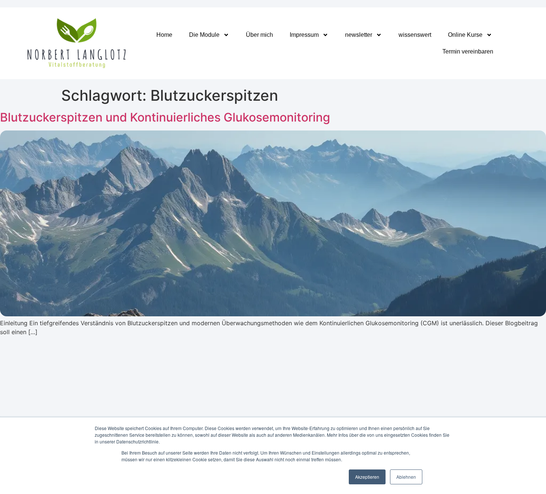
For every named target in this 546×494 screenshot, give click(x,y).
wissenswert (415, 35)
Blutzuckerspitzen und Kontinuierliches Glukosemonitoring (165, 117)
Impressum (304, 35)
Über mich (259, 35)
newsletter (358, 35)
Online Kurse (465, 35)
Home (164, 35)
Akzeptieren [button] (367, 477)
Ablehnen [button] (406, 477)
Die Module (204, 35)
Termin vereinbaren (467, 51)
